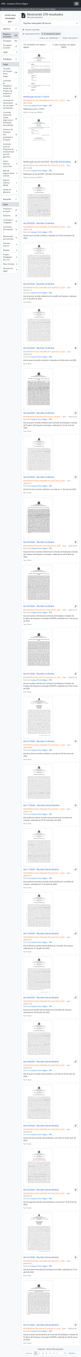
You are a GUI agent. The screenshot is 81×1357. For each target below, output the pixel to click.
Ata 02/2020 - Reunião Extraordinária (41, 1189)
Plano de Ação (10, 264)
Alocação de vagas (10, 269)
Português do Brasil (10, 46)
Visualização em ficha (32, 34)
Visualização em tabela (52, 34)
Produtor (7, 59)
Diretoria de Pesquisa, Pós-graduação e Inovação (10, 134)
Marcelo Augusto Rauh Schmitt (10, 173)
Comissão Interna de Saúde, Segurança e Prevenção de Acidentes (10, 118)
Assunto (7, 199)
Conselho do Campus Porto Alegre (10, 72)
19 (65, 1353)
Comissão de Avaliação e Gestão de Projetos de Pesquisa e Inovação (10, 88)
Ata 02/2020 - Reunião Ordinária (38, 606)
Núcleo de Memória (10, 190)
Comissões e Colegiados (10, 221)
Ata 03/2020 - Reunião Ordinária (38, 477)
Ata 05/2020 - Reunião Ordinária (38, 284)
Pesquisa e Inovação (10, 210)
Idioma (6, 28)
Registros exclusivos (10, 35)
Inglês (10, 52)
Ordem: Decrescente (70, 38)
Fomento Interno (10, 244)
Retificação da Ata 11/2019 (36, 96)
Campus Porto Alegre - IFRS (41, 105)
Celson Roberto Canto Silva (10, 163)
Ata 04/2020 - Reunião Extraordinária (41, 1061)
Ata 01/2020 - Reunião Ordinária (38, 673)
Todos (5, 64)
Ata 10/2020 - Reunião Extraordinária (41, 933)
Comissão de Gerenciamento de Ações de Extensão (10, 104)
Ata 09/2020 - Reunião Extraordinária (41, 997)
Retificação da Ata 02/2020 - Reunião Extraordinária (47, 161)
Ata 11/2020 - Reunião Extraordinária (41, 869)
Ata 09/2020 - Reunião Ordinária (38, 223)
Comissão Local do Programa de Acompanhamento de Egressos (10, 150)
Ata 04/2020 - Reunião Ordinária (38, 348)
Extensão (10, 216)
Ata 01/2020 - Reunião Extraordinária (41, 1257)
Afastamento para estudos (10, 237)
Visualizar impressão (31, 30)
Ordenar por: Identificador (49, 38)
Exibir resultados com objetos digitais (65, 46)
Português (10, 41)
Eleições (10, 250)
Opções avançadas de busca (37, 23)
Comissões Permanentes (10, 229)
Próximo (72, 1353)
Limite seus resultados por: (10, 18)
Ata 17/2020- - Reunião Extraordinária (41, 805)
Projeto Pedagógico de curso (10, 257)
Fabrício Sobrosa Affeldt (10, 182)
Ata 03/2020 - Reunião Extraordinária (41, 1125)
